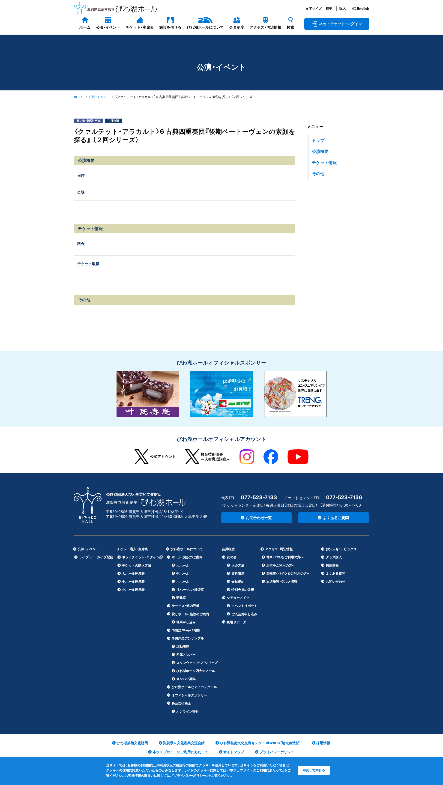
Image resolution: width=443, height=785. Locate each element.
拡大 (342, 8)
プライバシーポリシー (190, 775)
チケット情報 (324, 162)
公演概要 (320, 151)
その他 (318, 173)
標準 (329, 8)
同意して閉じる (313, 770)
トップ (318, 140)
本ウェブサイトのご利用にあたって (256, 770)
